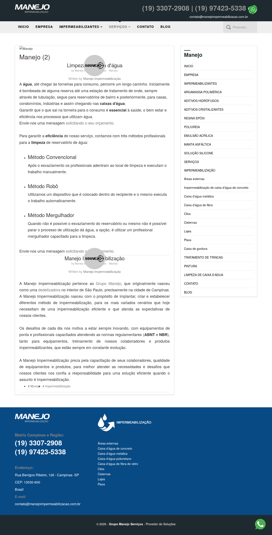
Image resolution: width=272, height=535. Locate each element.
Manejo (113, 70)
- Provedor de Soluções (142, 524)
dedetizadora (49, 289)
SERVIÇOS (118, 26)
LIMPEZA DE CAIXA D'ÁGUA (203, 275)
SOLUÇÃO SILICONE (198, 153)
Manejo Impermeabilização (102, 78)
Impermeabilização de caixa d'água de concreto (216, 187)
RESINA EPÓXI (194, 118)
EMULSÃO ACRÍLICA (198, 135)
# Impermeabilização (56, 386)
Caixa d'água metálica (199, 196)
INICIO (23, 26)
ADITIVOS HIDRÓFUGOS (201, 101)
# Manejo (34, 386)
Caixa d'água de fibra (198, 205)
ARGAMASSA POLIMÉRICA (203, 92)
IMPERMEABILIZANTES (79, 26)
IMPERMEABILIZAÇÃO (199, 170)
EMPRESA (44, 26)
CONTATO (145, 26)
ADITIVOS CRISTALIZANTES (203, 109)
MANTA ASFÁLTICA (197, 144)
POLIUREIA (192, 127)
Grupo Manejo (108, 283)
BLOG (165, 26)
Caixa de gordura (195, 248)
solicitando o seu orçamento (89, 123)
